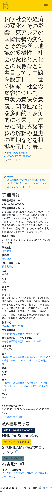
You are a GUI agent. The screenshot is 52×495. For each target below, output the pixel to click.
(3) (17, 186)
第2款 (36, 183)
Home (10, 176)
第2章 (19, 183)
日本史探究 (7, 266)
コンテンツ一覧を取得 (15, 442)
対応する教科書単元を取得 (17, 430)
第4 (44, 183)
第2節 (28, 183)
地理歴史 (6, 258)
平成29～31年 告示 (12, 325)
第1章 (10, 183)
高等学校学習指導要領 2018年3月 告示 (26, 180)
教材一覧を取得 (12, 458)
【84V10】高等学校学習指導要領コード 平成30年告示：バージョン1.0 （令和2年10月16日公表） (26, 360)
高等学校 (6, 250)
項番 (4, 397)
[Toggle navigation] (46, 5)
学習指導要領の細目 (12, 416)
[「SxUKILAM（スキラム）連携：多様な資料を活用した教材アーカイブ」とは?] (17, 452)
